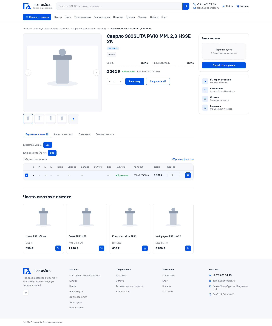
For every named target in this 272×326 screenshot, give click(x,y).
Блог (164, 17)
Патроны (118, 17)
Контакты (167, 291)
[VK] (26, 293)
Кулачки (130, 17)
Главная (27, 28)
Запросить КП (158, 81)
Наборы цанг (76, 291)
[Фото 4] (62, 119)
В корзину (134, 81)
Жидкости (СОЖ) (78, 297)
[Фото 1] (28, 119)
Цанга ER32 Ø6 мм (36, 236)
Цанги (68, 17)
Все (48, 145)
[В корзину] (188, 175)
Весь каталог (76, 307)
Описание (84, 134)
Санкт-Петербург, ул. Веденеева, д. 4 (231, 288)
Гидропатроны (102, 17)
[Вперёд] (96, 72)
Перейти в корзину (224, 65)
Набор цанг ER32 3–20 (168, 236)
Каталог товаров (39, 17)
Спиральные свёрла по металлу (88, 28)
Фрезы (58, 17)
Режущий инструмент (46, 28)
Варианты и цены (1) (37, 134)
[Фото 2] (39, 119)
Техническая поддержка (129, 286)
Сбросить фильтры (183, 159)
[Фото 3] (51, 119)
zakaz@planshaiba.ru (208, 7)
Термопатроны (82, 17)
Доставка (121, 275)
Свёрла (154, 17)
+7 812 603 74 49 (206, 4)
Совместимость (105, 134)
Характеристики (63, 134)
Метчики (142, 17)
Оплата (120, 280)
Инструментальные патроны (84, 275)
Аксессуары (75, 302)
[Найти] (185, 6)
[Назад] (28, 72)
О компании (168, 275)
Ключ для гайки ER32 (124, 236)
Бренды (166, 286)
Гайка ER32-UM (77, 236)
